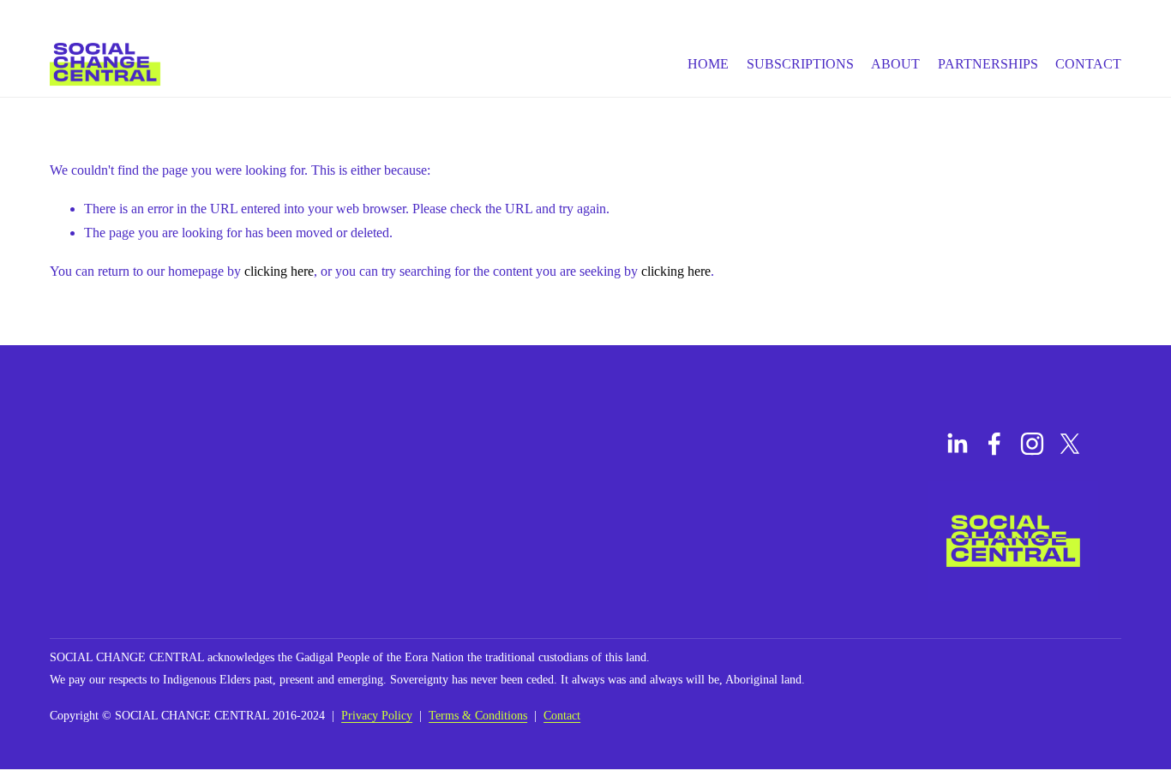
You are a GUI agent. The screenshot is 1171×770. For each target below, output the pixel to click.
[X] (1070, 444)
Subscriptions (800, 64)
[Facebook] (994, 444)
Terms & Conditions (478, 715)
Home (708, 64)
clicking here (279, 271)
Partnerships (988, 64)
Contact (1088, 64)
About (895, 64)
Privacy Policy (376, 715)
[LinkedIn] (957, 444)
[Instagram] (1032, 444)
